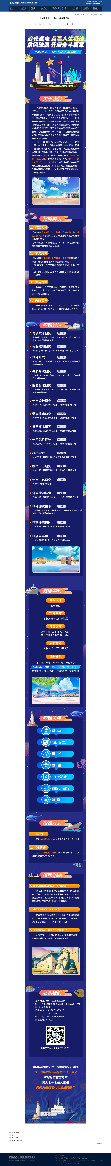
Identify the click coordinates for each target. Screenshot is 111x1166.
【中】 (71, 24)
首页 (84, 14)
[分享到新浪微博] (101, 1143)
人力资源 (89, 14)
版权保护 (27, 1160)
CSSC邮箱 (94, 1)
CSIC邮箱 (100, 1)
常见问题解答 (16, 1160)
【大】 (68, 24)
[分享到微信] (99, 1143)
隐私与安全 (22, 1160)
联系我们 (11, 1160)
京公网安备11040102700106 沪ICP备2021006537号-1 (67, 1163)
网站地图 (32, 1160)
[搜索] (101, 3)
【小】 (75, 24)
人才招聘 (96, 14)
